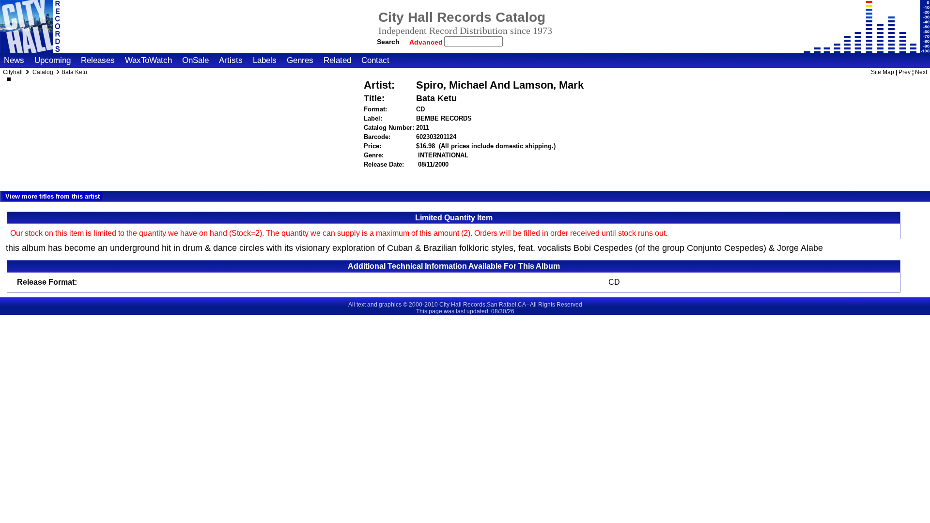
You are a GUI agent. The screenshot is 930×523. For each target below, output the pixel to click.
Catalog (42, 72)
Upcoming (52, 60)
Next (921, 72)
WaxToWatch (148, 60)
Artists (231, 60)
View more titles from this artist (52, 196)
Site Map (882, 72)
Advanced (427, 42)
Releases (98, 60)
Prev (905, 72)
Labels (265, 60)
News (14, 60)
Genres (300, 60)
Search (388, 42)
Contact (375, 60)
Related (337, 60)
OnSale (195, 60)
